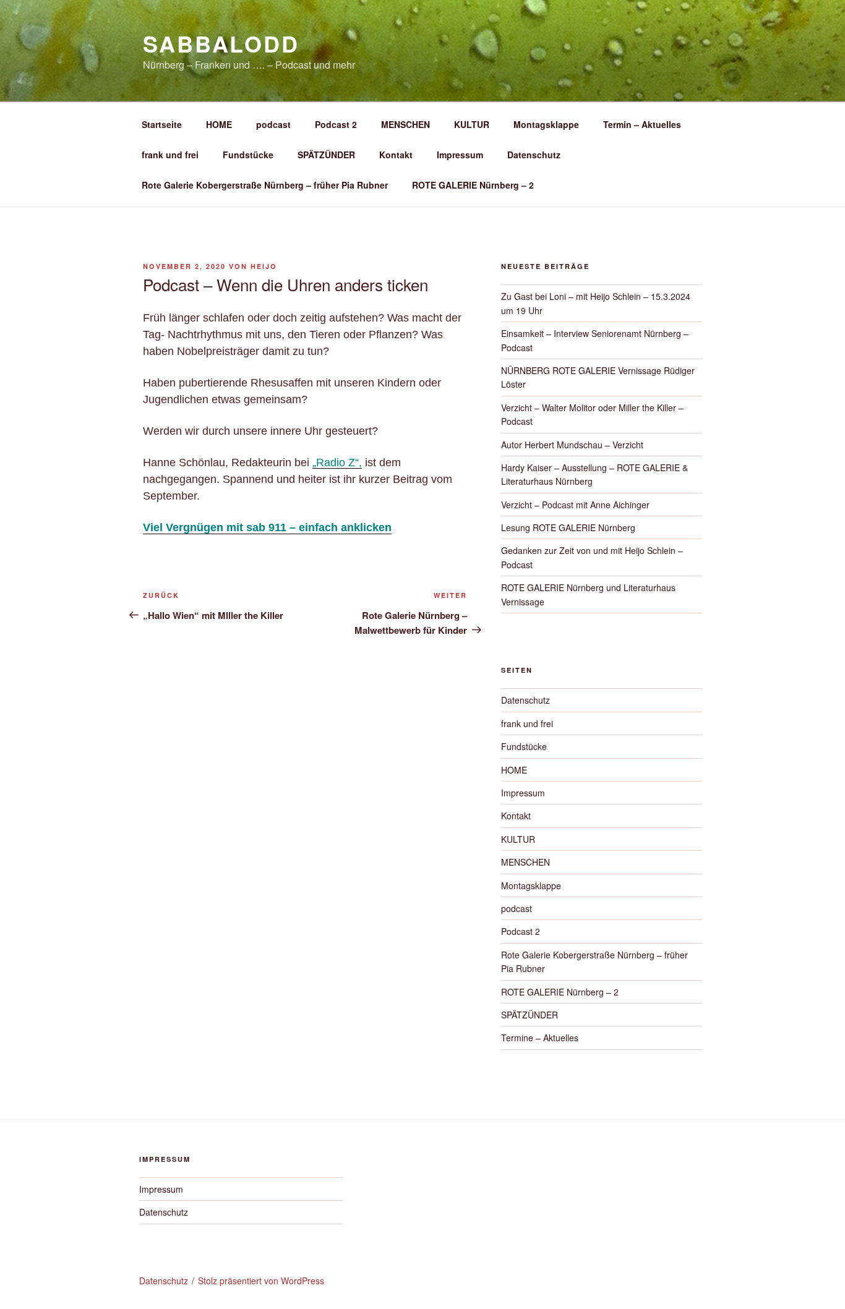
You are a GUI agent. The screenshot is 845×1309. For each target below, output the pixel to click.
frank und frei (170, 154)
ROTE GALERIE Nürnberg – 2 (473, 185)
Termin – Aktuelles (642, 124)
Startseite (162, 124)
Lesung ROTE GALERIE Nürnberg (568, 527)
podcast (273, 124)
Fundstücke (248, 154)
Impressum (460, 154)
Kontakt (396, 154)
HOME (219, 124)
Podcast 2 (336, 124)
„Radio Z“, (337, 462)
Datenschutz (533, 154)
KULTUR (471, 124)
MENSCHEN (405, 124)
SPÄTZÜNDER (326, 154)
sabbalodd (221, 43)
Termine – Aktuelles (539, 1037)
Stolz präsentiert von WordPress (261, 1280)
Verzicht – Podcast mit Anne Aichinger (575, 504)
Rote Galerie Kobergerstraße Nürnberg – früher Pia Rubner (265, 185)
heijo (264, 266)
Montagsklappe (546, 124)
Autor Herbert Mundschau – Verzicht (572, 444)
